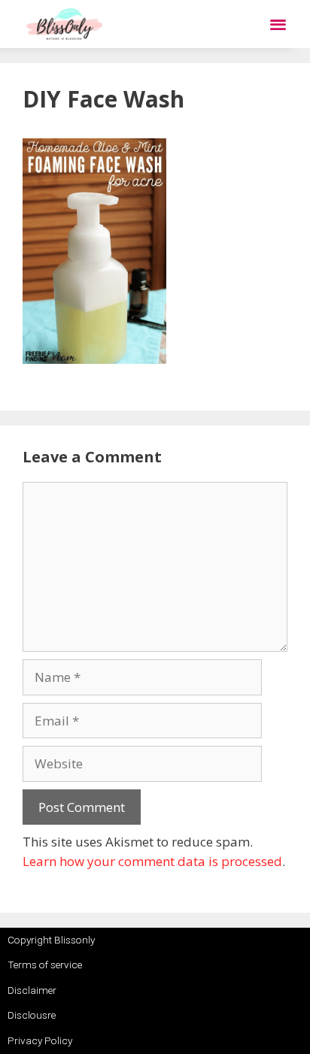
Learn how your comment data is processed (152, 861)
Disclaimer (32, 990)
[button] (278, 24)
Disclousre (32, 1015)
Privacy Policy (40, 1040)
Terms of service (45, 965)
